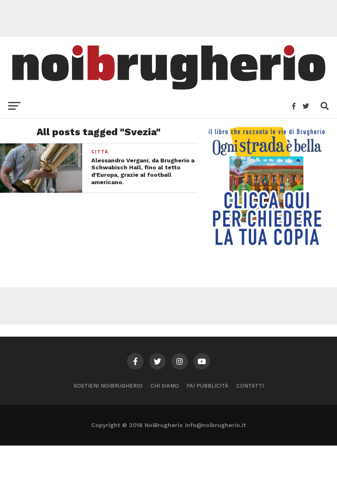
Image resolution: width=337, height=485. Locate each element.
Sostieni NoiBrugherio (108, 386)
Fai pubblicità (208, 386)
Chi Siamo (164, 386)
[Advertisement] (168, 18)
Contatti (250, 386)
